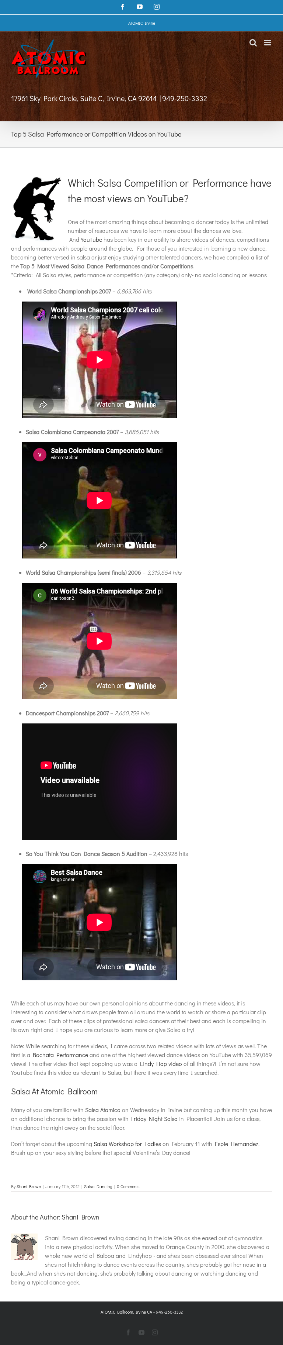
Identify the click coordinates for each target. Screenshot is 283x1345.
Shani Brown (29, 1186)
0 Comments (128, 1186)
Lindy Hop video (161, 1063)
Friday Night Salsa (154, 1118)
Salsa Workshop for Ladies (127, 1144)
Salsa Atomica (102, 1110)
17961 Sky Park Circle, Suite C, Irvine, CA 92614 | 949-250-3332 (109, 98)
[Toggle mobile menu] (268, 43)
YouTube (91, 239)
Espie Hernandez (236, 1144)
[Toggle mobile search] (253, 43)
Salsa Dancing (98, 1186)
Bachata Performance (60, 1055)
